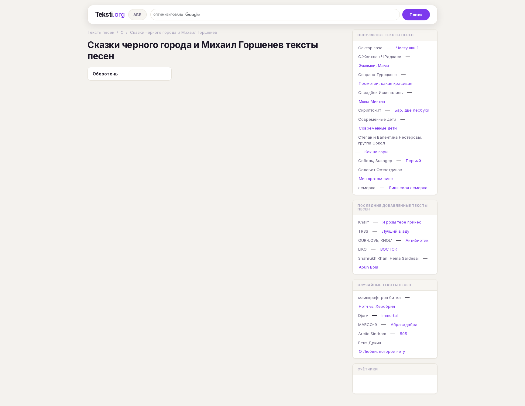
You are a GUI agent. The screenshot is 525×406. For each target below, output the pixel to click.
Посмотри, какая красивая (385, 83)
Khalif (363, 222)
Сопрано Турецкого (377, 74)
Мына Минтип (372, 101)
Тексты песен (101, 32)
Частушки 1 (407, 47)
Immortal (390, 315)
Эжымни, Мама (374, 65)
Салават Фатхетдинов (380, 169)
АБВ (137, 14)
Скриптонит (369, 110)
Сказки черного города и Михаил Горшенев (173, 32)
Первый (413, 160)
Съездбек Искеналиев (380, 92)
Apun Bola (368, 267)
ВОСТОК (388, 249)
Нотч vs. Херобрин (377, 306)
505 (403, 333)
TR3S (363, 231)
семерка (367, 187)
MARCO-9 (367, 324)
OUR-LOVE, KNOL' (375, 240)
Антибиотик (417, 240)
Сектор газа (370, 47)
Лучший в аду (395, 231)
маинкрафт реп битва (379, 297)
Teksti (110, 14)
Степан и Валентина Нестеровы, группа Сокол (390, 140)
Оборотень (105, 73)
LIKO (362, 249)
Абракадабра (404, 324)
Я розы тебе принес (402, 222)
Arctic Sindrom (372, 333)
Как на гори (376, 151)
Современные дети (377, 119)
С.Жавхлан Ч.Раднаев (379, 56)
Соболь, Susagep (375, 160)
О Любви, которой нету (382, 351)
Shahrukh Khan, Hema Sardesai (388, 258)
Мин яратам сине (376, 178)
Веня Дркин (369, 342)
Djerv (363, 315)
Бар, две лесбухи (412, 110)
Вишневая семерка (408, 187)
